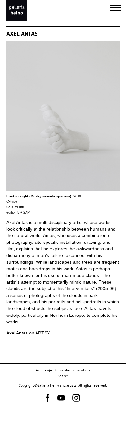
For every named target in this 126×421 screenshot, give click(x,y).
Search (63, 376)
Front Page (44, 370)
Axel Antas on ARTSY (28, 333)
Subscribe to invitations (73, 370)
